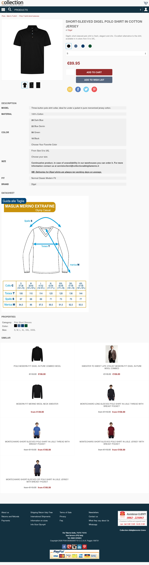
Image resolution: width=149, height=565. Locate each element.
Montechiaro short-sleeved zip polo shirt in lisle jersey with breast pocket (37, 480)
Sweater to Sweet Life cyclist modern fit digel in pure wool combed (112, 367)
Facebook (78, 89)
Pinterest (94, 89)
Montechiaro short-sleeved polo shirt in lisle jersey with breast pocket (112, 442)
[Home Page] (12, 4)
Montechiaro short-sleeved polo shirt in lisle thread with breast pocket (37, 442)
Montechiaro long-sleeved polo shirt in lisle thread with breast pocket (111, 404)
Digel (70, 30)
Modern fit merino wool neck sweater (37, 403)
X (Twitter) (86, 90)
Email (69, 89)
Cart (146, 3)
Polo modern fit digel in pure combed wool (37, 366)
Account (146, 9)
